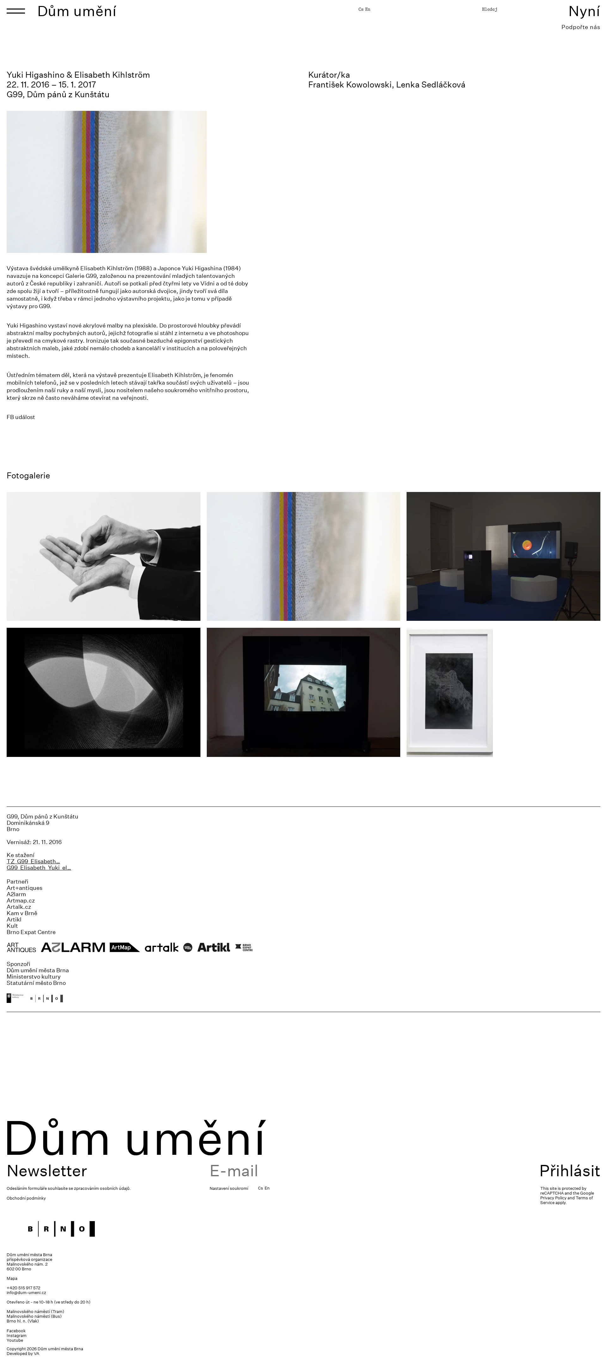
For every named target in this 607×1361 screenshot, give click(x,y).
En (367, 9)
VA (36, 1353)
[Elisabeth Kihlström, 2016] (103, 692)
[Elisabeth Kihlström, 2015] (503, 556)
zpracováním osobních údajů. (102, 1188)
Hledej (489, 9)
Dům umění (77, 11)
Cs (361, 9)
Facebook (16, 1331)
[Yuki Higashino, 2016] (304, 692)
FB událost (21, 417)
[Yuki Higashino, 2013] (503, 692)
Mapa (12, 1278)
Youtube (15, 1340)
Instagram (17, 1335)
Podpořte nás (580, 27)
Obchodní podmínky (26, 1198)
